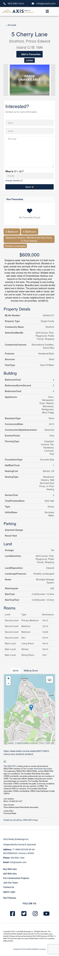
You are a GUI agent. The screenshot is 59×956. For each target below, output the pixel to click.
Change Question (13, 180)
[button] (47, 11)
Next (53, 80)
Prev (6, 80)
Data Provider (9, 804)
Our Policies (9, 898)
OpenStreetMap (23, 743)
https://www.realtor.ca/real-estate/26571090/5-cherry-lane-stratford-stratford (27, 752)
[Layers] (49, 679)
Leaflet (10, 743)
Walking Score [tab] (31, 670)
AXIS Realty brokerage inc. (16, 839)
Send (28, 186)
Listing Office (9, 810)
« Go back (11, 24)
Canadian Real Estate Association (39, 768)
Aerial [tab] (15, 670)
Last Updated (9, 798)
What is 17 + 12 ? (14, 171)
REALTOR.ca (12, 766)
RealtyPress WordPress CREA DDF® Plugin (21, 820)
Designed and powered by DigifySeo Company (29, 949)
